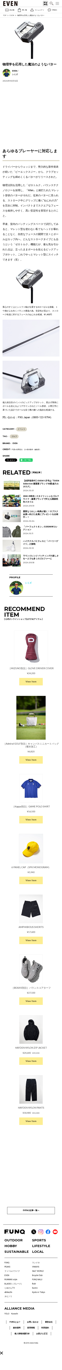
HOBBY (10, 1246)
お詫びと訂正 (42, 1333)
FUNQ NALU (37, 1279)
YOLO (6, 1314)
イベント (21, 429)
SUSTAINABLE (16, 1252)
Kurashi (14, 1314)
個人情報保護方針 (22, 1333)
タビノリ (8, 1296)
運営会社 (49, 1322)
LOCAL (38, 1252)
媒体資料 (17, 1328)
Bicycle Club (37, 1275)
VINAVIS (35, 1267)
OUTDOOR (13, 1240)
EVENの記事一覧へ (31, 1210)
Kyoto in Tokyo (38, 1292)
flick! (34, 1284)
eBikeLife (8, 1292)
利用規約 (45, 1328)
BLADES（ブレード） (13, 1284)
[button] (1, 1353)
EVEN (12, 15)
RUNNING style (10, 1279)
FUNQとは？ (15, 1322)
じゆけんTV (9, 1288)
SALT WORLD (38, 1271)
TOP (4, 15)
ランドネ (36, 1263)
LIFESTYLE (41, 1246)
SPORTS (39, 1240)
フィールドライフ (12, 1271)
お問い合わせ (32, 1322)
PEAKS (7, 1267)
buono (35, 1288)
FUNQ (6, 1263)
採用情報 (31, 1328)
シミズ (28, 583)
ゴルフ (14, 436)
